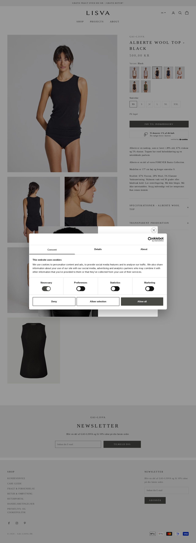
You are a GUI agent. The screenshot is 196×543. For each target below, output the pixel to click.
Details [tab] (98, 249)
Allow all (142, 301)
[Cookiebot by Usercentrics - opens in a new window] (150, 239)
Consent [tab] (52, 249)
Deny (54, 301)
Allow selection (98, 301)
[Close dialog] (153, 230)
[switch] (80, 288)
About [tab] (144, 249)
